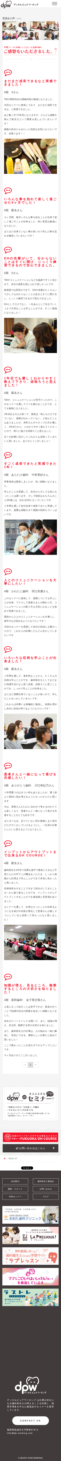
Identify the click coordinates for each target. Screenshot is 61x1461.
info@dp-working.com (20, 1433)
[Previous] (25, 1065)
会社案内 (15, 1181)
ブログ (46, 1197)
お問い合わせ (46, 1189)
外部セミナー (15, 1197)
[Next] (36, 1065)
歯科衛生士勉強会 (46, 1181)
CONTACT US (30, 1420)
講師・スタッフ (15, 1189)
